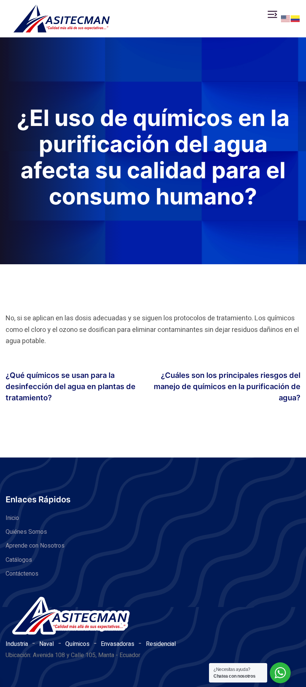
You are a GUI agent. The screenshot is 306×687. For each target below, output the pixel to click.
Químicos (77, 644)
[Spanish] (295, 18)
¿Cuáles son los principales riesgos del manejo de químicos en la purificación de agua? (227, 386)
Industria (17, 644)
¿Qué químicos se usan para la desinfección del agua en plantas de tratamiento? (70, 386)
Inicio (12, 518)
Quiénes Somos (26, 531)
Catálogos (19, 559)
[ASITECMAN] (62, 18)
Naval (46, 644)
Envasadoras (117, 644)
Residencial (161, 644)
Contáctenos (22, 573)
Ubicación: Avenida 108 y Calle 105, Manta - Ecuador (73, 655)
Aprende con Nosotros (35, 545)
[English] (286, 18)
